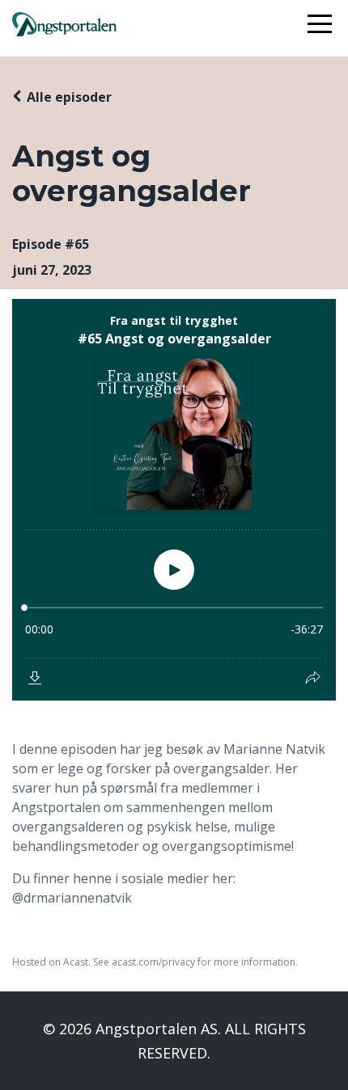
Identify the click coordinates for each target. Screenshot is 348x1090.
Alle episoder (69, 97)
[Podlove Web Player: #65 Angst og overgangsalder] (174, 500)
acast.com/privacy (153, 962)
